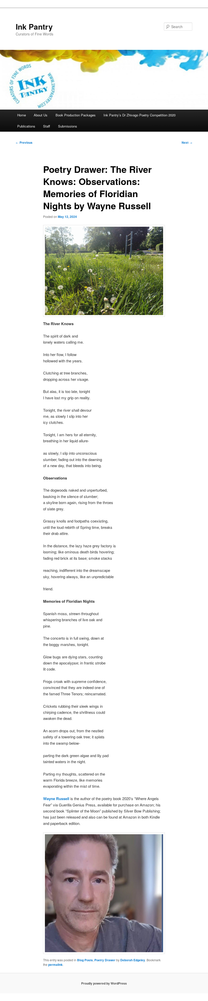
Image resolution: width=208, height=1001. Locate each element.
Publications (26, 126)
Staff (46, 126)
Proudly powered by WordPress (104, 983)
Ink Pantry (34, 26)
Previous (24, 142)
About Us (40, 115)
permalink (55, 964)
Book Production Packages (76, 115)
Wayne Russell (56, 798)
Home (21, 115)
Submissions (67, 126)
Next (187, 142)
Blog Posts (85, 960)
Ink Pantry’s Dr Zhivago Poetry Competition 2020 (139, 115)
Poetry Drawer (104, 960)
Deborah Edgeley (132, 960)
